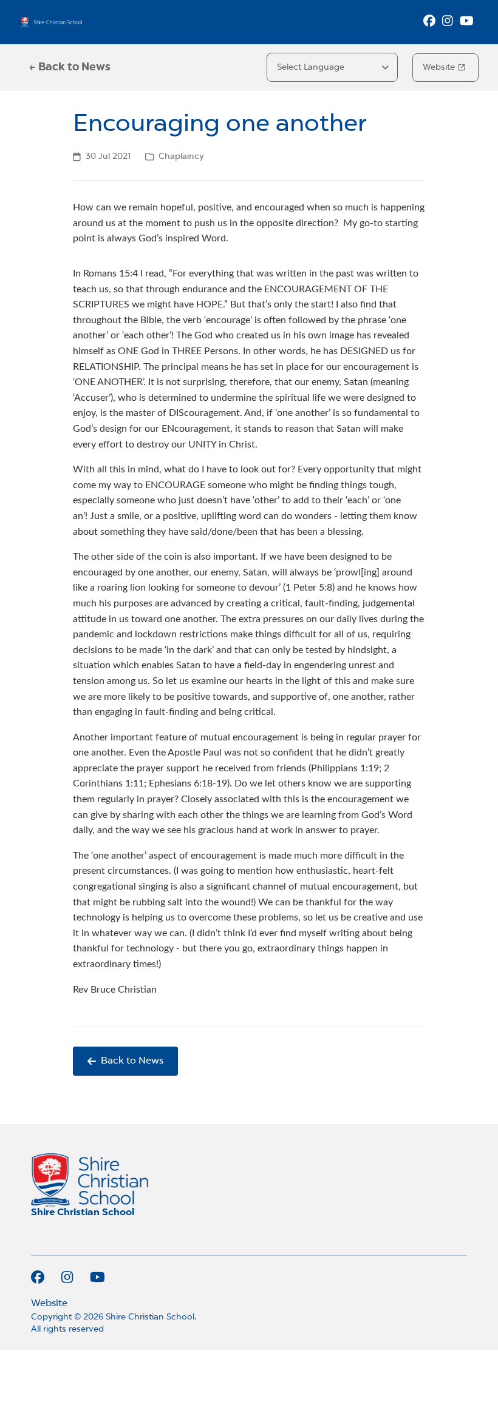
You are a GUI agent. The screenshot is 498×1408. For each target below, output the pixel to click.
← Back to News (70, 67)
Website (439, 67)
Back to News (132, 1061)
